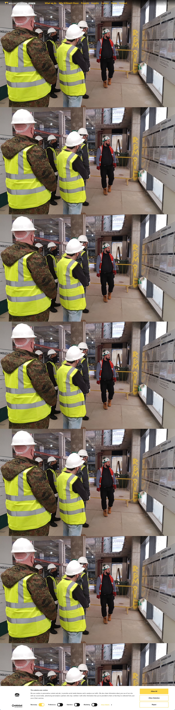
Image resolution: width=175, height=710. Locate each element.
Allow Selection (154, 698)
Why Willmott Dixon (69, 3)
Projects (85, 3)
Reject (154, 704)
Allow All (154, 691)
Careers (105, 3)
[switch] (60, 704)
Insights (95, 3)
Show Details (105, 705)
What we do (50, 3)
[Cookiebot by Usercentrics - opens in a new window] (17, 706)
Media (114, 3)
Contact (123, 3)
